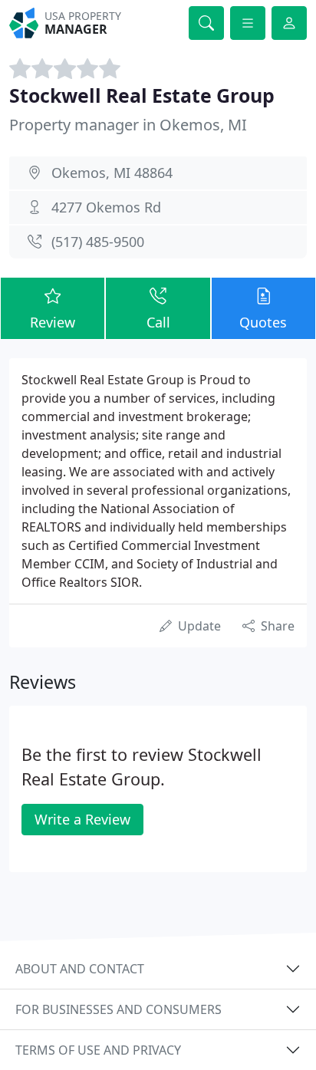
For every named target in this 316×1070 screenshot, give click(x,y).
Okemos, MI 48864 (112, 172)
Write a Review (82, 819)
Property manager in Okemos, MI (128, 124)
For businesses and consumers (118, 1009)
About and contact (79, 968)
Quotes (263, 322)
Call (158, 322)
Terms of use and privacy (98, 1050)
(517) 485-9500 (97, 241)
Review (52, 322)
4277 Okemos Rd (106, 207)
